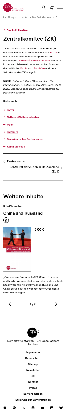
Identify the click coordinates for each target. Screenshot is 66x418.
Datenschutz (33, 358)
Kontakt (33, 382)
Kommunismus (16, 146)
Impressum (33, 352)
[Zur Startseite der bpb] (13, 11)
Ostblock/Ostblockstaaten (34, 60)
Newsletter (33, 370)
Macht (23, 68)
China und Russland (23, 213)
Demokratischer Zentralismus (24, 139)
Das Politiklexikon (41, 17)
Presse (33, 387)
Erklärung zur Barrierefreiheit (32, 399)
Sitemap (33, 364)
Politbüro (39, 68)
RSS (33, 376)
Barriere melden (33, 393)
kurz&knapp (9, 17)
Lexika (24, 17)
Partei (53, 52)
